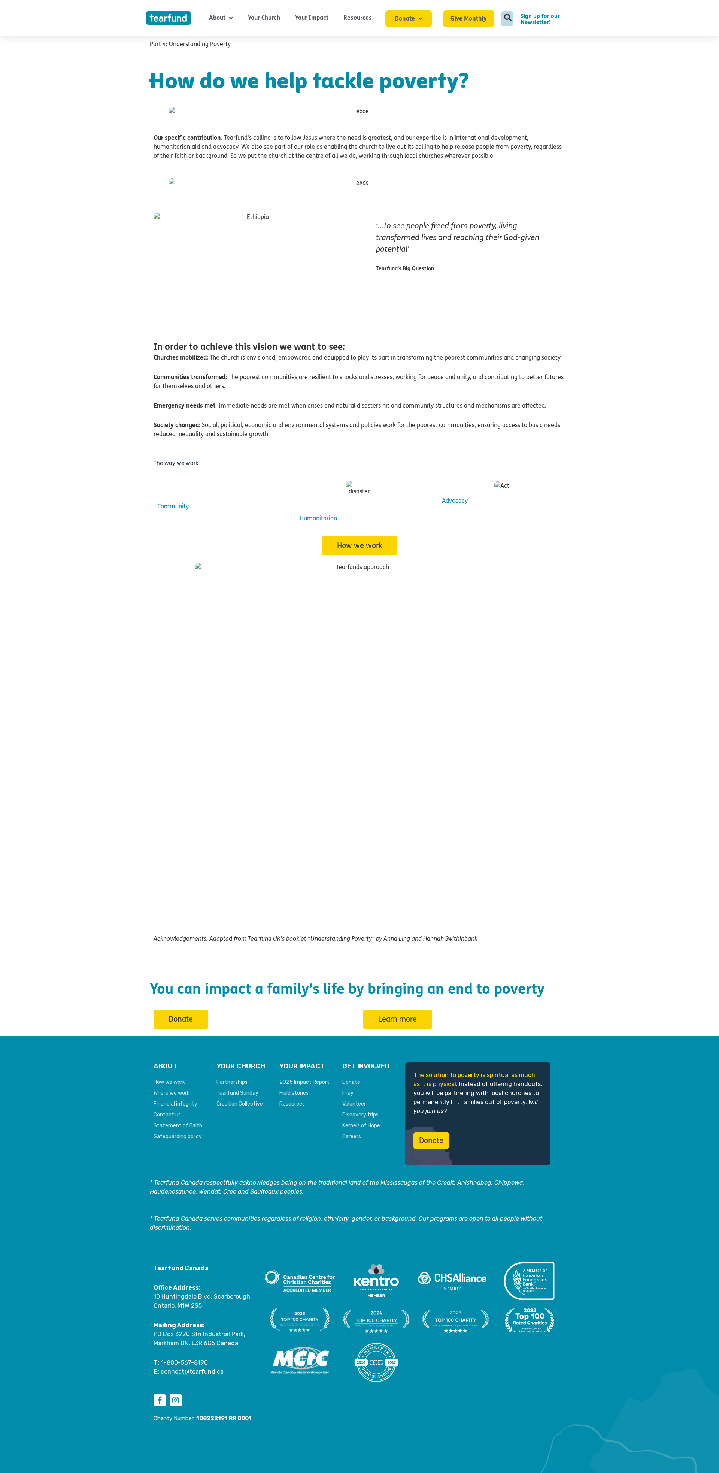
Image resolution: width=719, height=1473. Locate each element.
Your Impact (311, 17)
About (217, 17)
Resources (357, 17)
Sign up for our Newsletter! (540, 19)
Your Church (264, 17)
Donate (405, 18)
